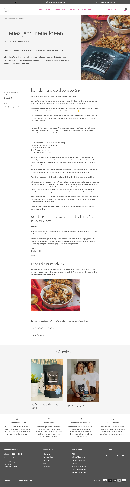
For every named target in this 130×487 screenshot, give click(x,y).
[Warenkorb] (125, 10)
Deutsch (108, 9)
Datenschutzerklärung (79, 460)
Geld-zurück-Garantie (79, 469)
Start (5, 18)
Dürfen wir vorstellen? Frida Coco (45, 406)
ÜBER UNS (72, 9)
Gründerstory (47, 454)
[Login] (120, 9)
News (9, 18)
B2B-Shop (46, 460)
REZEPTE (49, 9)
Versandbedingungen (79, 466)
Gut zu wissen (47, 466)
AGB (73, 454)
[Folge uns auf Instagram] (112, 455)
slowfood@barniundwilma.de (16, 458)
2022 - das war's (75, 406)
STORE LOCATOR (60, 9)
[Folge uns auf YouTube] (123, 455)
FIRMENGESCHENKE (84, 9)
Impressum (75, 463)
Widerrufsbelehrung (78, 457)
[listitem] (5, 107)
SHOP (41, 9)
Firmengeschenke (48, 457)
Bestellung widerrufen (79, 472)
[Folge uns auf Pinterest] (117, 455)
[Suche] (116, 9)
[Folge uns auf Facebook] (106, 455)
